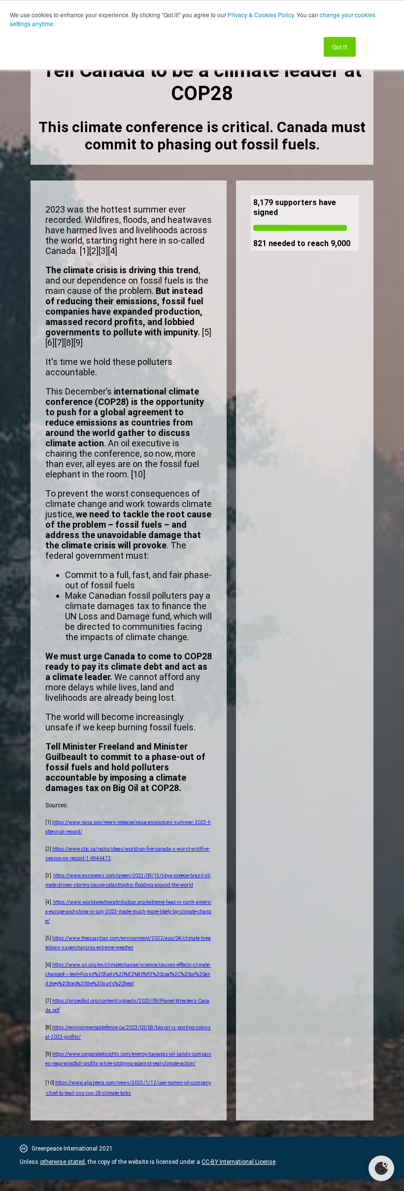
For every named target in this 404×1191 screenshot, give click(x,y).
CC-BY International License (238, 1161)
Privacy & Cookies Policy (261, 14)
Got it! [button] (339, 46)
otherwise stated (62, 1161)
